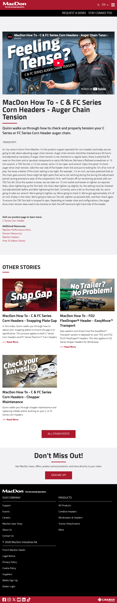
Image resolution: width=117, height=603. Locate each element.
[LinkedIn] (24, 600)
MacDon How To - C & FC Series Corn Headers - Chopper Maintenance (26, 397)
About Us (7, 530)
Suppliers (7, 574)
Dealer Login (8, 586)
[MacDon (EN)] (14, 5)
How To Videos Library (13, 241)
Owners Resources (12, 233)
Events (6, 512)
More (61, 530)
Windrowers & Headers (70, 518)
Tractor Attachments (69, 524)
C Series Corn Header (13, 221)
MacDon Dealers (10, 237)
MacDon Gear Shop (12, 524)
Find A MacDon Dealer (13, 550)
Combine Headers (67, 512)
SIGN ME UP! (58, 475)
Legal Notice (8, 556)
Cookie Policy (9, 568)
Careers (6, 518)
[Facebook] (4, 600)
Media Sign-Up (10, 580)
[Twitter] (14, 599)
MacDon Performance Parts (16, 230)
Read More (12, 342)
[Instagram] (9, 600)
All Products (64, 505)
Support (6, 505)
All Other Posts (58, 434)
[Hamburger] (113, 5)
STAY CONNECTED (100, 13)
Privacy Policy (9, 562)
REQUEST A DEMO (74, 13)
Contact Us (8, 536)
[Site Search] (98, 5)
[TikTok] (28, 600)
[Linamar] (106, 600)
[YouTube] (19, 600)
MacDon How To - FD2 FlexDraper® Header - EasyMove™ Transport (86, 321)
